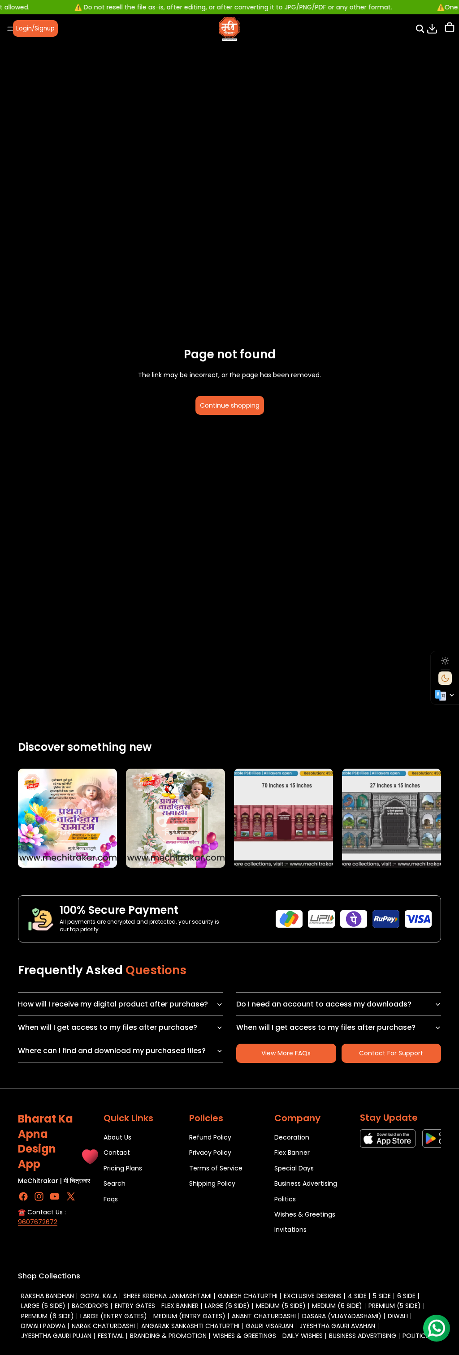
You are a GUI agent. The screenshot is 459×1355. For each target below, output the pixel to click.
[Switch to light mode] (445, 660)
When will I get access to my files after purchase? (107, 1027)
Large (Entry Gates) (113, 1316)
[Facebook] (23, 1196)
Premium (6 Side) (47, 1316)
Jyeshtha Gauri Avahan (337, 1325)
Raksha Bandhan (47, 1295)
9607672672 (37, 1221)
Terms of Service (215, 1168)
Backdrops (90, 1305)
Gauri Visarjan (269, 1325)
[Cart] (449, 28)
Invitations (290, 1229)
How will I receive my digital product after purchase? (113, 1004)
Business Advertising (305, 1183)
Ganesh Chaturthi (247, 1295)
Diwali (398, 1316)
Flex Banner (292, 1152)
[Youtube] (54, 1196)
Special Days (294, 1168)
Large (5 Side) (43, 1305)
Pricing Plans (123, 1168)
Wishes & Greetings (304, 1214)
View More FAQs (286, 1053)
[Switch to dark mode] (445, 678)
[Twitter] (70, 1196)
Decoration (291, 1137)
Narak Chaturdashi (103, 1325)
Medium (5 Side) (281, 1305)
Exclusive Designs (313, 1295)
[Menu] (10, 28)
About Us (117, 1137)
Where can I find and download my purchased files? (112, 1050)
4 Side (357, 1295)
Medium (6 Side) (337, 1305)
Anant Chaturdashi (264, 1316)
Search (115, 1183)
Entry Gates (135, 1305)
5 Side (382, 1295)
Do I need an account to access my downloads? (323, 1004)
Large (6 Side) (227, 1305)
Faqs (111, 1198)
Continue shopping (230, 405)
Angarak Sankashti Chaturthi (190, 1325)
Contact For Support (391, 1053)
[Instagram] (39, 1196)
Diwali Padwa (43, 1325)
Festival (111, 1335)
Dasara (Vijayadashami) (341, 1316)
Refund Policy (210, 1137)
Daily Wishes (302, 1335)
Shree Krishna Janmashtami (167, 1295)
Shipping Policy (212, 1183)
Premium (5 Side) (394, 1305)
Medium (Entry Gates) (189, 1316)
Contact (117, 1152)
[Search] (420, 28)
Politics (285, 1198)
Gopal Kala (98, 1295)
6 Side (406, 1295)
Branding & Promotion (168, 1335)
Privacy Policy (210, 1152)
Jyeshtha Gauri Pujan (56, 1335)
